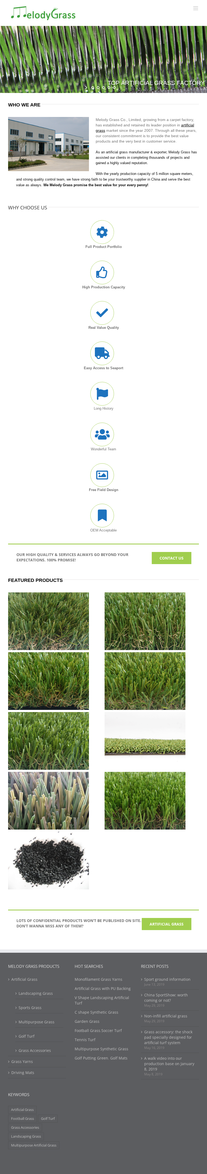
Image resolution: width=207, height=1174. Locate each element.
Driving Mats (22, 1072)
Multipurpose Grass (36, 1021)
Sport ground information (167, 979)
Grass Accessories (35, 1050)
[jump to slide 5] (114, 87)
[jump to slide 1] (92, 87)
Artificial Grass (24, 979)
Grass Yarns (22, 1061)
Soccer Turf (111, 1030)
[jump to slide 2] (98, 87)
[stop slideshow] (120, 87)
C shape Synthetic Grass (96, 1012)
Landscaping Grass (36, 993)
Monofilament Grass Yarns (98, 979)
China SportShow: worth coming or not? (166, 997)
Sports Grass (30, 1007)
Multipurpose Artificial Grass (33, 1145)
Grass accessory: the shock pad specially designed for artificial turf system (168, 1037)
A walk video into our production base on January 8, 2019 (169, 1064)
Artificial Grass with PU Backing (103, 988)
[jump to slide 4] (109, 87)
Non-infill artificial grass (165, 1015)
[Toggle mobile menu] (196, 8)
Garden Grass (87, 1021)
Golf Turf (26, 1036)
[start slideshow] (86, 87)
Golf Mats (118, 1058)
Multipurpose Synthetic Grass (101, 1048)
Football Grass (22, 1118)
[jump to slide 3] (103, 87)
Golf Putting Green (91, 1058)
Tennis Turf (85, 1039)
